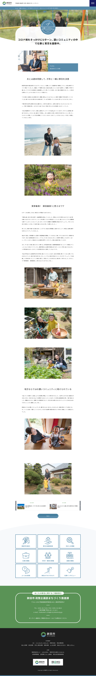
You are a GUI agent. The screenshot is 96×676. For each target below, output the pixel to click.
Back (48, 516)
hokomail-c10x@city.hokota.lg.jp (50, 612)
